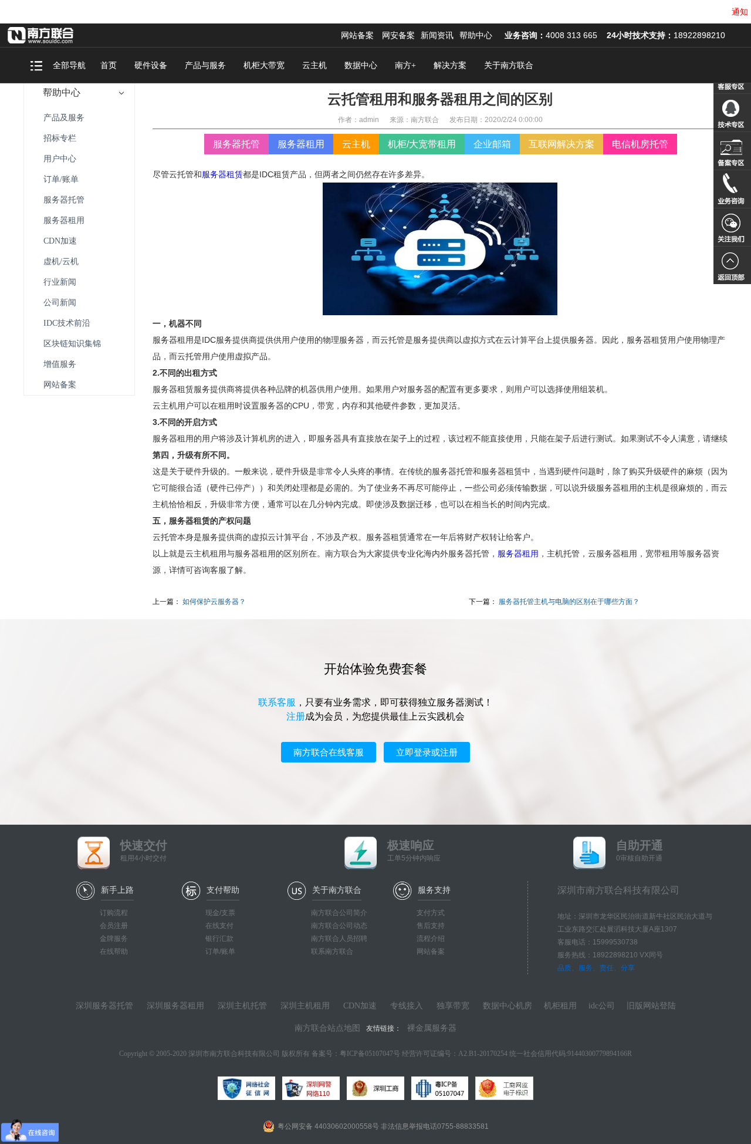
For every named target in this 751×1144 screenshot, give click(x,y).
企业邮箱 (492, 144)
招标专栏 (59, 138)
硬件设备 (150, 65)
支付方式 (431, 913)
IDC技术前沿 (66, 323)
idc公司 (601, 1005)
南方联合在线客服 (328, 752)
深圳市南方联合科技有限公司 (56, 35)
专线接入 (406, 1005)
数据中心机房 (507, 1005)
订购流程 (114, 913)
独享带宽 (453, 1005)
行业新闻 (59, 282)
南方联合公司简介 (339, 913)
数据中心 (360, 65)
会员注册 (114, 926)
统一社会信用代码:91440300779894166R (570, 1053)
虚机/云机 (61, 261)
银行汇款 (219, 938)
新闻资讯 (437, 35)
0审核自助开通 (639, 850)
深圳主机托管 (242, 1005)
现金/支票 (220, 913)
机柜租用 (560, 1005)
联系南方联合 (332, 951)
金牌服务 (114, 938)
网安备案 (398, 35)
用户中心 (59, 158)
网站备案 (357, 35)
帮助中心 (475, 35)
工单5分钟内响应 (414, 850)
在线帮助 (114, 951)
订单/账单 (61, 179)
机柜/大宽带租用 (422, 144)
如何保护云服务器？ (214, 602)
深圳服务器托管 (104, 1005)
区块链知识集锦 (72, 343)
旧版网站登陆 (651, 1005)
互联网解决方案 (561, 144)
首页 (108, 65)
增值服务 (59, 364)
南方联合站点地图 (327, 1028)
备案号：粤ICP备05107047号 (356, 1053)
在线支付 (219, 926)
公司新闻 (59, 302)
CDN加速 (60, 241)
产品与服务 (205, 65)
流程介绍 (431, 938)
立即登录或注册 (427, 752)
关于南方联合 (508, 65)
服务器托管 (63, 199)
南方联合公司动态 (339, 926)
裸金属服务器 (431, 1028)
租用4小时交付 (143, 850)
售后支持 (431, 926)
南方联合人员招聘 (339, 938)
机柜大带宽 (264, 65)
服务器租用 (63, 220)
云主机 (314, 65)
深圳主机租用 (305, 1005)
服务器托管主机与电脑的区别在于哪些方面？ (569, 602)
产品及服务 (63, 117)
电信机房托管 (640, 144)
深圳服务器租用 (175, 1005)
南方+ (405, 65)
